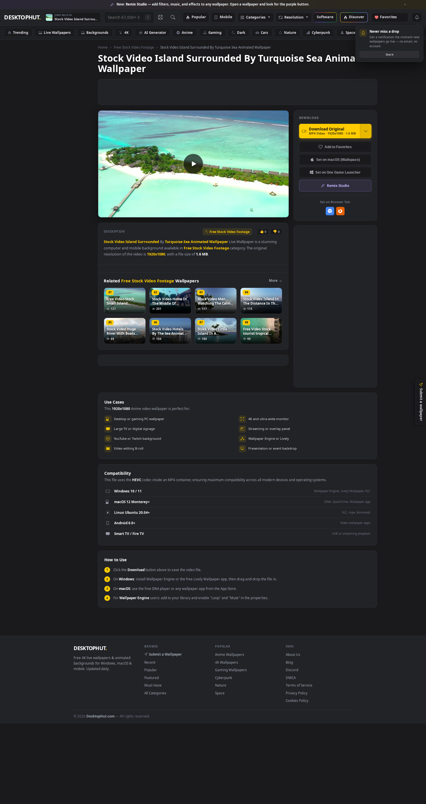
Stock (109, 241)
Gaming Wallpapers (231, 669)
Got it (389, 54)
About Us (293, 654)
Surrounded (148, 241)
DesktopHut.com (100, 716)
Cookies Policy (297, 700)
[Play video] (193, 164)
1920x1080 (156, 254)
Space (350, 32)
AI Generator (155, 32)
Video (119, 241)
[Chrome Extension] (330, 211)
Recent (149, 662)
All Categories (155, 693)
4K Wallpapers (226, 662)
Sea (186, 241)
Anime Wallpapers (229, 654)
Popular (199, 17)
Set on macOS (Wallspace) (338, 159)
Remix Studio (338, 185)
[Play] (105, 212)
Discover (356, 17)
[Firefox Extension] (340, 211)
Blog (289, 662)
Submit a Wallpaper (165, 654)
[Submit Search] (173, 17)
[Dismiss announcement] (405, 4)
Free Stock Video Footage (134, 47)
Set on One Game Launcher (338, 172)
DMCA (291, 677)
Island (131, 241)
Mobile (226, 17)
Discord (292, 669)
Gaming (214, 32)
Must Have (153, 685)
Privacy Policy (296, 693)
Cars (264, 32)
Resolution (293, 17)
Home (103, 47)
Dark (241, 32)
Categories (255, 17)
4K (126, 32)
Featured (151, 677)
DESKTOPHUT (90, 648)
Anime (187, 32)
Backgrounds (97, 32)
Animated (199, 241)
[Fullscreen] (281, 212)
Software (325, 17)
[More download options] (366, 131)
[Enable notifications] (417, 17)
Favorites (391, 17)
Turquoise (174, 241)
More (273, 280)
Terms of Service (299, 685)
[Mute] (249, 212)
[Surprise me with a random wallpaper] (160, 17)
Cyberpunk (321, 32)
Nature (290, 32)
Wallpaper (218, 241)
